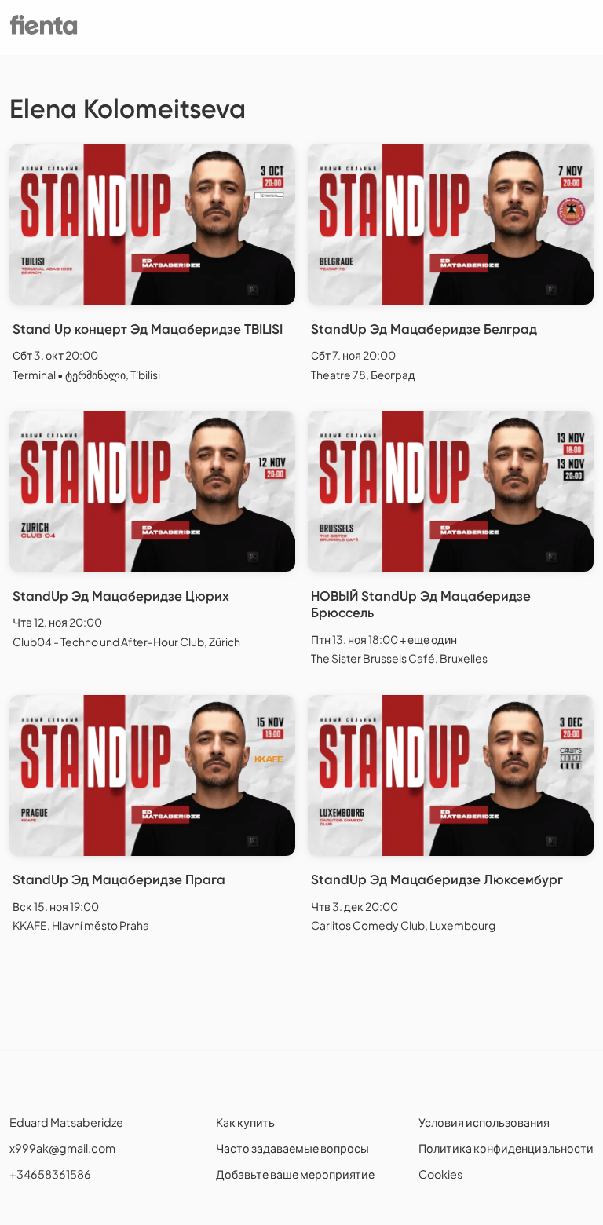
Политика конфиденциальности (506, 1148)
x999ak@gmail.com (62, 1148)
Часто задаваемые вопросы (292, 1148)
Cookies (440, 1174)
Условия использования (484, 1122)
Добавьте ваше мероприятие (295, 1174)
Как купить (245, 1122)
